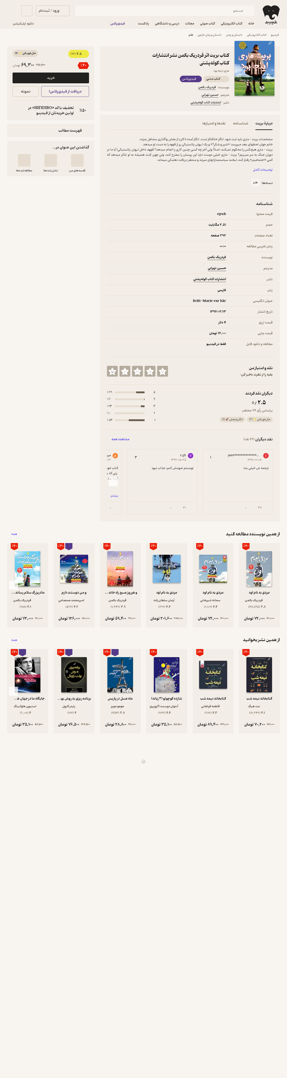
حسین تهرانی (210, 95)
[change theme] (12, 10)
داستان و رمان (234, 35)
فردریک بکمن (207, 87)
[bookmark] (120, 103)
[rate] (162, 371)
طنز (191, 35)
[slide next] (113, 481)
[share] (141, 103)
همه (14, 534)
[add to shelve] (77, 160)
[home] (270, 14)
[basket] (27, 10)
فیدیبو (275, 35)
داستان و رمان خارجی (210, 35)
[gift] (131, 103)
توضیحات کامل (263, 169)
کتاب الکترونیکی (256, 35)
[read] (24, 160)
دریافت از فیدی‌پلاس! (65, 91)
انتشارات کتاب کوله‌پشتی (206, 102)
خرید (51, 78)
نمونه (25, 91)
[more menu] (109, 103)
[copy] (17, 110)
